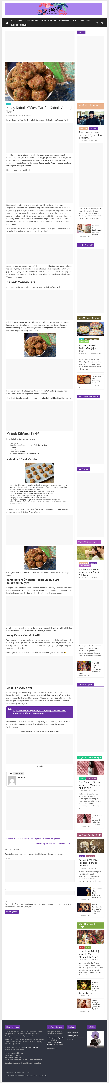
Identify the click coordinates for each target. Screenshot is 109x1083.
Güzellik (14, 25)
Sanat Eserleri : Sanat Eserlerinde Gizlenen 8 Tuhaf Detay (97, 893)
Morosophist (94, 353)
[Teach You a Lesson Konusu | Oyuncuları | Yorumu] (90, 112)
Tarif (88, 20)
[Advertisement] (40, 46)
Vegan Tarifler (84, 341)
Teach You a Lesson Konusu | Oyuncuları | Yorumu (90, 135)
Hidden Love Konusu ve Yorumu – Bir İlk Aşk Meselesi (90, 572)
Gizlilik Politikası (72, 1032)
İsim (6, 889)
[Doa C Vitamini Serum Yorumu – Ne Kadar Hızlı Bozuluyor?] (84, 815)
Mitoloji (23, 25)
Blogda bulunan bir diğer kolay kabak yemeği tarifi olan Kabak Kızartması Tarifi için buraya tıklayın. (39, 712)
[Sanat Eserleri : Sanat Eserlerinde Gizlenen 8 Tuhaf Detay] (84, 888)
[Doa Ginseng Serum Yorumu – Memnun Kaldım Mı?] (90, 762)
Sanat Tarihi (90, 856)
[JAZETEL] (7, 23)
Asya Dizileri (16, 20)
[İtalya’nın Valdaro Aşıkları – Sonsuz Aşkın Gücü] (90, 840)
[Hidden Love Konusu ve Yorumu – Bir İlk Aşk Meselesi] (90, 547)
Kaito (92, 868)
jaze (91, 578)
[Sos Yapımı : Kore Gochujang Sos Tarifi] (84, 376)
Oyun (74, 20)
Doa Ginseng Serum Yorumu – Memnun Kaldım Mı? (89, 784)
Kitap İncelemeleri (61, 20)
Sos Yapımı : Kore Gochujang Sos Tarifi (96, 380)
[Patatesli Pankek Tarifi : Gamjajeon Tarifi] (90, 323)
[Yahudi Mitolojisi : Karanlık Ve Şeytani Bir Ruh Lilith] (84, 1000)
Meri (92, 140)
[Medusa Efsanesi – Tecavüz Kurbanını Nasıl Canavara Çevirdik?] (84, 982)
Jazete (81, 947)
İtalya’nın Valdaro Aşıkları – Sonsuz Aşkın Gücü (88, 862)
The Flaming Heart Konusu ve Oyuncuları (53, 843)
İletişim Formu (72, 1039)
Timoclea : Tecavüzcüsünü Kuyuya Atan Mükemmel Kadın (97, 909)
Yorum (8, 858)
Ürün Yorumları (91, 778)
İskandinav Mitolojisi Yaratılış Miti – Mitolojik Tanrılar (90, 954)
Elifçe (92, 959)
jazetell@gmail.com (31, 1047)
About (10, 774)
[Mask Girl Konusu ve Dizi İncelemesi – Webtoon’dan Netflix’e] (84, 662)
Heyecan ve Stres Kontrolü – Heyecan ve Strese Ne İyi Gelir (33, 838)
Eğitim (81, 20)
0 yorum (28, 115)
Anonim (20, 115)
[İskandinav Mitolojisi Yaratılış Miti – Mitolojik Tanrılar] (90, 931)
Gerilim (82, 856)
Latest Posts (18, 774)
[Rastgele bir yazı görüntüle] (102, 23)
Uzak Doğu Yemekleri (91, 339)
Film (50, 20)
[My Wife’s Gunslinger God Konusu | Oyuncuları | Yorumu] (84, 225)
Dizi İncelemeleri (31, 20)
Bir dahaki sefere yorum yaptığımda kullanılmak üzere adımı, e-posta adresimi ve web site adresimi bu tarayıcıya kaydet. (39, 905)
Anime (43, 20)
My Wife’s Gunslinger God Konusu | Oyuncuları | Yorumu (97, 230)
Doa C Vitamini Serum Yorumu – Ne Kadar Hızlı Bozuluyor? (97, 820)
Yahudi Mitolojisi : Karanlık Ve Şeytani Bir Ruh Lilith (96, 1005)
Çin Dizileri (93, 563)
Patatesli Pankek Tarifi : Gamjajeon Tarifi (88, 348)
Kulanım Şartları (72, 1036)
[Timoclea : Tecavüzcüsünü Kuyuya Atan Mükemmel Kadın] (84, 904)
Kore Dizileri (93, 128)
